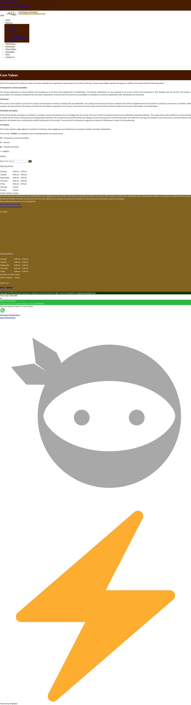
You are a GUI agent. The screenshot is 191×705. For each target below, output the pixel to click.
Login (2, 9)
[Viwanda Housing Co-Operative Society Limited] (25, 15)
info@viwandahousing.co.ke (10, 7)
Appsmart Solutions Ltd (86, 293)
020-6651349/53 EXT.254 (9, 1)
